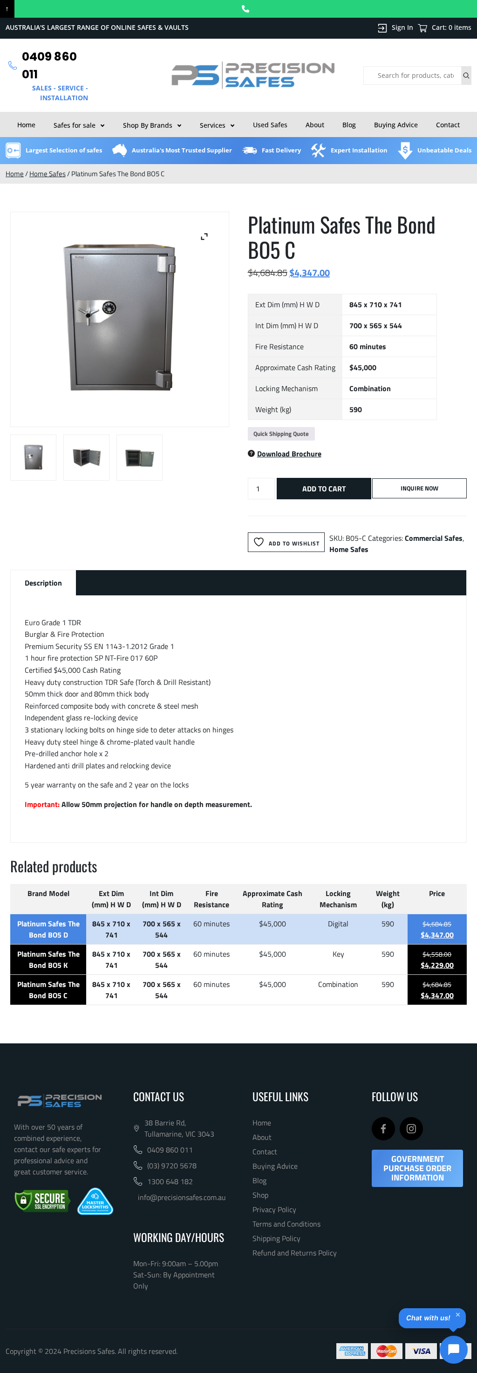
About (315, 124)
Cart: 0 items (451, 27)
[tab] (43, 582)
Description (43, 582)
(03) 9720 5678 (172, 1165)
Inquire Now (419, 488)
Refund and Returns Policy (294, 1252)
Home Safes (47, 173)
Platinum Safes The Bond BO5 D (48, 929)
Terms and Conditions (286, 1223)
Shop (260, 1195)
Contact (448, 124)
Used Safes (270, 124)
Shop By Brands (147, 125)
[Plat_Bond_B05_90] (86, 457)
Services (212, 125)
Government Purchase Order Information (417, 1168)
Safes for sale (74, 125)
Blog (349, 124)
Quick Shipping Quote (281, 433)
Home (26, 124)
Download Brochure (289, 453)
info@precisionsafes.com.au (182, 1197)
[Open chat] (454, 1350)
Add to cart (324, 488)
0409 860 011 (170, 1149)
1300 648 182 (170, 1181)
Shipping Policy (276, 1238)
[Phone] (245, 9)
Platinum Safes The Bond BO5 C (48, 990)
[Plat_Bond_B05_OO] (139, 457)
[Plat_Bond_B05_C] (33, 457)
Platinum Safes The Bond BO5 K (48, 959)
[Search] (466, 75)
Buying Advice (396, 124)
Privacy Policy (274, 1209)
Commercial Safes (434, 538)
